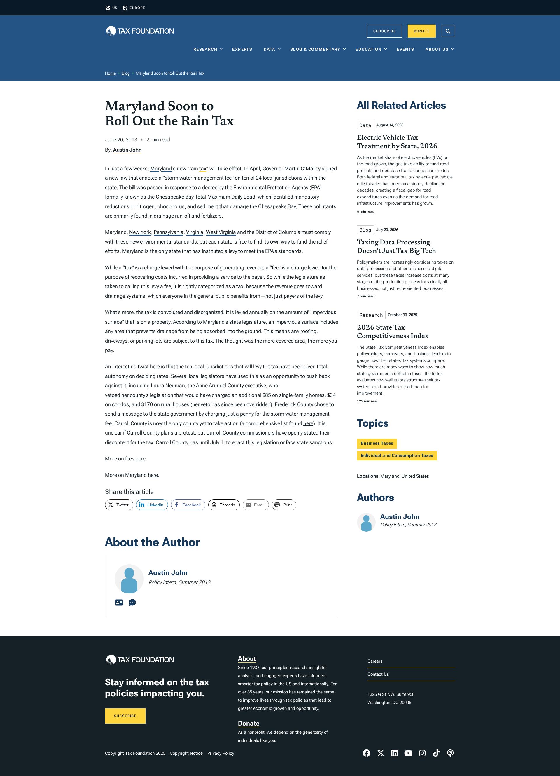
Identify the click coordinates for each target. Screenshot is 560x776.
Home (110, 73)
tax (202, 168)
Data (269, 49)
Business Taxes (377, 443)
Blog (126, 73)
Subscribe (384, 31)
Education (369, 49)
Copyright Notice (186, 753)
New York (140, 232)
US (115, 8)
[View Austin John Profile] (119, 603)
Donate (422, 31)
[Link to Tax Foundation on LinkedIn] (394, 753)
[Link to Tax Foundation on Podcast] (450, 753)
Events (407, 49)
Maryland (161, 168)
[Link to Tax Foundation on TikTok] (436, 753)
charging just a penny (229, 414)
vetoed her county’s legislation (139, 395)
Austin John (127, 150)
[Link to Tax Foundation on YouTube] (408, 753)
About (247, 658)
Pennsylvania (168, 232)
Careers (375, 661)
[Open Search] (448, 31)
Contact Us (378, 674)
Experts (243, 49)
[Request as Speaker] (132, 603)
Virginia (194, 232)
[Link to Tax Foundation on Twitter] (380, 753)
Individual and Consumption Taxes (397, 455)
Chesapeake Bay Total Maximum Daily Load (205, 197)
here (308, 423)
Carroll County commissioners (240, 433)
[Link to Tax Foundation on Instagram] (422, 753)
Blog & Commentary (315, 49)
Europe (137, 8)
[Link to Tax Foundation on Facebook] (366, 753)
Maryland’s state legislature (234, 322)
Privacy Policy (220, 753)
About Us (437, 49)
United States (415, 476)
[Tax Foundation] (140, 31)
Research (205, 49)
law (123, 178)
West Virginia (221, 232)
